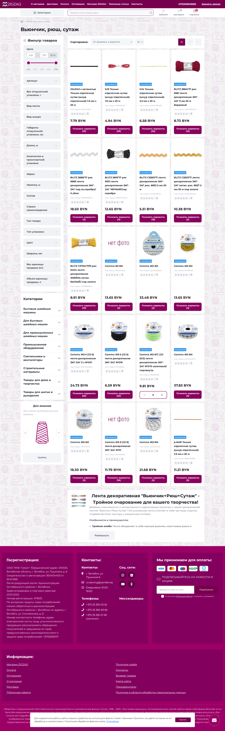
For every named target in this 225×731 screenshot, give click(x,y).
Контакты (136, 4)
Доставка (52, 4)
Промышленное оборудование (34, 346)
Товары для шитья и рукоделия (38, 394)
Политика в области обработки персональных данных (151, 692)
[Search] (151, 13)
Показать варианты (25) (84, 394)
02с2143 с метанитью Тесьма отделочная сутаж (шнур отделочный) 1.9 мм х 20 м (83, 97)
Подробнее (112, 721)
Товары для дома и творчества (37, 381)
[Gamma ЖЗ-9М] (153, 419)
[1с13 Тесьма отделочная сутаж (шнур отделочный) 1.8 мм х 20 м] (119, 66)
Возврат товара (126, 675)
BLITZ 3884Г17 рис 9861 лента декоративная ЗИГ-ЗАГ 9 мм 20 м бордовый (186, 97)
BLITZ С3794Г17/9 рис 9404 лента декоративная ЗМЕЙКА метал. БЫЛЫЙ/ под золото (83, 274)
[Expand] (59, 310)
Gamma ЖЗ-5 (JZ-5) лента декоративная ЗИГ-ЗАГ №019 (117, 358)
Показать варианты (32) (153, 129)
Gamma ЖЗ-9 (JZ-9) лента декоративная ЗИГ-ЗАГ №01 (117, 446)
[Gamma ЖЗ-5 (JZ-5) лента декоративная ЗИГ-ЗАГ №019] (119, 331)
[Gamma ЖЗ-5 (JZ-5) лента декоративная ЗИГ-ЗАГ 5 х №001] (84, 331)
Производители (126, 686)
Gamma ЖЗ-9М (149, 442)
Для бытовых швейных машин (35, 322)
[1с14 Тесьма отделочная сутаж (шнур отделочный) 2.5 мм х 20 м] (153, 66)
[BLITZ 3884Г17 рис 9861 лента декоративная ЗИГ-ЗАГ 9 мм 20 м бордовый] (188, 66)
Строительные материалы (33, 370)
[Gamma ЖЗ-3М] (153, 243)
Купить (42, 457)
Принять (183, 720)
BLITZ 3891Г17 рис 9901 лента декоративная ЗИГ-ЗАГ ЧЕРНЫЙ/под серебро (117, 185)
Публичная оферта (184, 596)
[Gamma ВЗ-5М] (119, 243)
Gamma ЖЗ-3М (149, 266)
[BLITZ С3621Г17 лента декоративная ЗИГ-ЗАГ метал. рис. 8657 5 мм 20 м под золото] (188, 155)
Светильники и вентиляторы (34, 358)
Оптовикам (78, 4)
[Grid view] (181, 42)
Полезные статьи (119, 4)
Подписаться (206, 589)
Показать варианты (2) (187, 218)
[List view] (189, 42)
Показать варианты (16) (153, 218)
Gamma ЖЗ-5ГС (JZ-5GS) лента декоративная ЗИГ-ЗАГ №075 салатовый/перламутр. (153, 362)
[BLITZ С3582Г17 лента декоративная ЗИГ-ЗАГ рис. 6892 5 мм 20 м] (153, 155)
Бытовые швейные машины (37, 310)
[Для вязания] (42, 433)
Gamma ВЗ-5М (114, 266)
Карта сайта (123, 681)
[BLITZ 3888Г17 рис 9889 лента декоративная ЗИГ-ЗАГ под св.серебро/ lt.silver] (84, 155)
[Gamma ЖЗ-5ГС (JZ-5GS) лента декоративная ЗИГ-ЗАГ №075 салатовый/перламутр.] (153, 331)
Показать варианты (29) (118, 129)
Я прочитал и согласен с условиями (189, 596)
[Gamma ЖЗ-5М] (188, 331)
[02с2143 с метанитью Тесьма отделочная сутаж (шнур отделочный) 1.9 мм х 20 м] (84, 66)
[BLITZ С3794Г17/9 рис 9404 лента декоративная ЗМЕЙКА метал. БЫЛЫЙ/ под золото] (84, 243)
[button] (25, 432)
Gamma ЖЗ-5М (183, 354)
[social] (122, 575)
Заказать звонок (211, 4)
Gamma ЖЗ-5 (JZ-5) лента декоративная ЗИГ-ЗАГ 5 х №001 (83, 358)
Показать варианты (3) (84, 218)
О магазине (37, 4)
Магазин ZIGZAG (96, 4)
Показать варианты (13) (187, 129)
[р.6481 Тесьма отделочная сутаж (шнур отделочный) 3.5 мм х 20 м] (188, 419)
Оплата (64, 4)
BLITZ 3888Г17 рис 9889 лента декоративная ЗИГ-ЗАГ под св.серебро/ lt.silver (83, 185)
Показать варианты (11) (118, 218)
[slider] (28, 63)
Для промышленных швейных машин (38, 334)
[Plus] (162, 395)
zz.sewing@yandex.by (99, 582)
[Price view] (198, 42)
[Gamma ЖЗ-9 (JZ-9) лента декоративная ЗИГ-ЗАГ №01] (119, 419)
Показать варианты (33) (118, 394)
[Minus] (145, 395)
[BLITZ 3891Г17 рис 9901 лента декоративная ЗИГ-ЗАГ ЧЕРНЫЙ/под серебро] (119, 155)
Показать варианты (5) (187, 478)
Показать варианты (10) (84, 129)
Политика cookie (126, 664)
